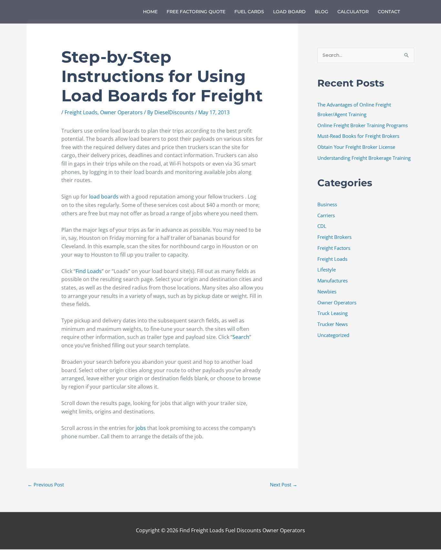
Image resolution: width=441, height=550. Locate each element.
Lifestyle (326, 269)
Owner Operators (121, 112)
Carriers (326, 215)
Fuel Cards (249, 12)
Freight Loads (81, 112)
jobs (141, 428)
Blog (321, 12)
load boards (103, 196)
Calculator (353, 12)
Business (327, 204)
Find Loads (89, 271)
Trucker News (332, 324)
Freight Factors (333, 248)
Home (150, 12)
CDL (321, 226)
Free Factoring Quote (196, 12)
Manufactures (332, 280)
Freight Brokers (334, 237)
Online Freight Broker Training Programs (362, 125)
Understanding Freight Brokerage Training (364, 158)
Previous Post (45, 484)
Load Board (289, 12)
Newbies (326, 291)
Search (240, 337)
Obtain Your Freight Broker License (356, 147)
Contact (389, 12)
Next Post (283, 484)
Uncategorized (333, 335)
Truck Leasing (332, 313)
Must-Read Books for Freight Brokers (358, 136)
